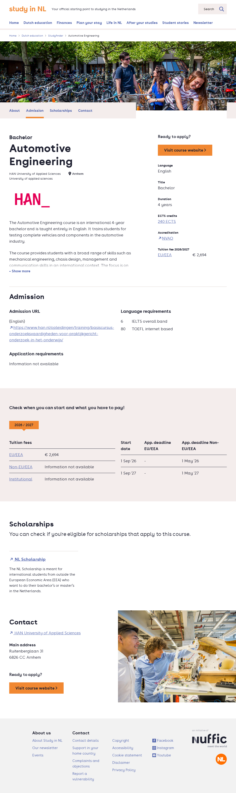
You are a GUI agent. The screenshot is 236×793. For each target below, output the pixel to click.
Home (14, 22)
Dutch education (38, 22)
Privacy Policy (124, 770)
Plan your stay (89, 22)
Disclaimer (121, 762)
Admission (35, 110)
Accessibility (122, 748)
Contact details (85, 740)
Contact (85, 110)
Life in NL (114, 22)
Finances (64, 22)
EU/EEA (165, 254)
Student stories (175, 22)
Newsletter (203, 22)
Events (37, 755)
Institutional (20, 479)
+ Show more (19, 271)
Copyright (120, 740)
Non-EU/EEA (20, 466)
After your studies (142, 22)
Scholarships (61, 110)
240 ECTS (167, 221)
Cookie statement (127, 755)
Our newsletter (45, 748)
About (14, 110)
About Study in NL (47, 740)
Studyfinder (55, 35)
